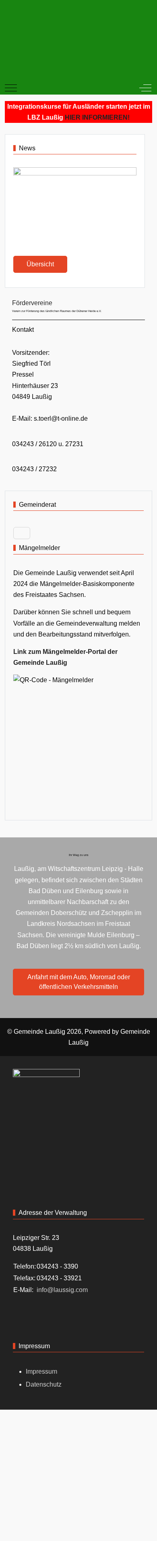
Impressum (41, 1371)
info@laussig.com (62, 1289)
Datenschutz (44, 1384)
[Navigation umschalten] (21, 533)
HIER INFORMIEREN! (97, 117)
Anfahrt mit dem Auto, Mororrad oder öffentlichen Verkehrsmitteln (78, 982)
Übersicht (40, 264)
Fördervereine (32, 302)
